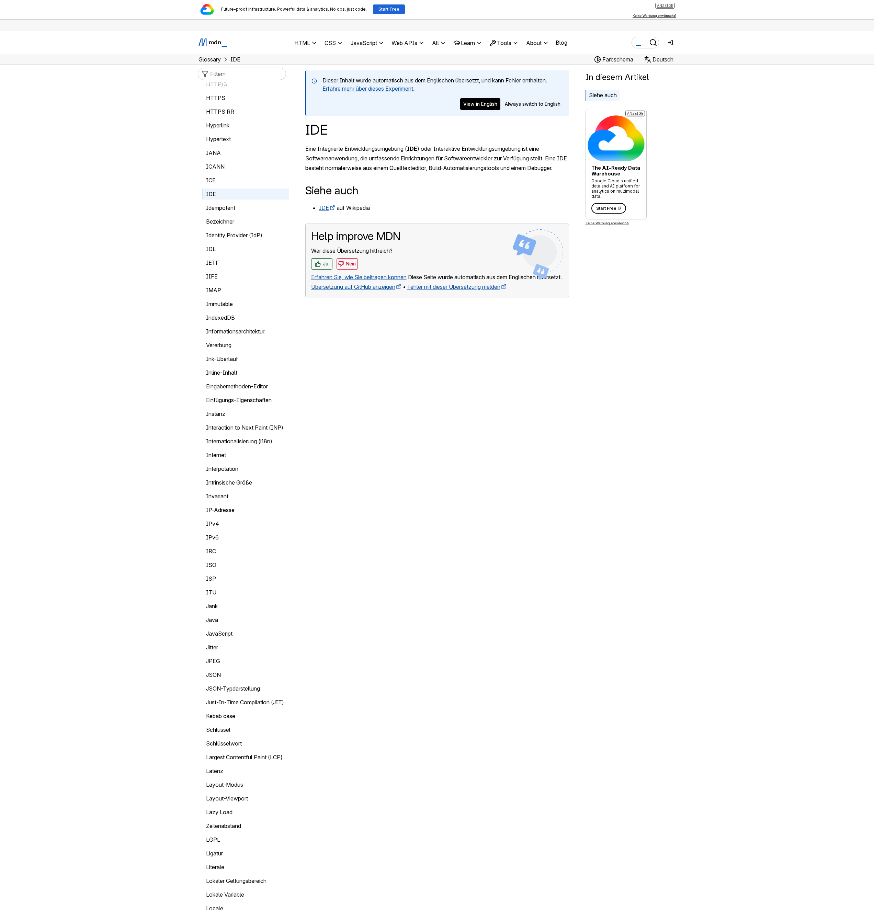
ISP (211, 578)
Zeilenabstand (223, 825)
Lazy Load (219, 812)
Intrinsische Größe (229, 482)
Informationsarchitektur (235, 331)
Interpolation (222, 468)
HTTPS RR (220, 111)
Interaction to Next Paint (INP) (244, 427)
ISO (211, 564)
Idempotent (220, 207)
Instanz (215, 413)
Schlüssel (218, 729)
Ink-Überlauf (222, 358)
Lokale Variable (225, 894)
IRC (211, 551)
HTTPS (215, 97)
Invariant (217, 496)
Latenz (214, 770)
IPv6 (212, 537)
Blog (561, 42)
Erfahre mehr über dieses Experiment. (368, 88)
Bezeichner (220, 221)
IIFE (212, 276)
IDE (324, 207)
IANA (213, 152)
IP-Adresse (220, 510)
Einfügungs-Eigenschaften (239, 400)
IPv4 (212, 523)
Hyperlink (217, 125)
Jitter (212, 647)
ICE (211, 180)
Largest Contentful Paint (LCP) (244, 757)
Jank (212, 606)
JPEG (213, 661)
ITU (211, 592)
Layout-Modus (224, 784)
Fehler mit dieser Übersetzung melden (453, 286)
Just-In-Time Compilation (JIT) (245, 702)
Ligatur (214, 853)
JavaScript (219, 633)
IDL (211, 249)
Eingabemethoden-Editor (237, 386)
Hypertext (218, 139)
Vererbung (218, 345)
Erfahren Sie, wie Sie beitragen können (359, 277)
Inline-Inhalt (221, 372)
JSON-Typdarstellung (233, 688)
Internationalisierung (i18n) (239, 441)
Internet (216, 455)
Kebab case (220, 716)
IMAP (213, 290)
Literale (215, 867)
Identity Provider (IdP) (234, 235)
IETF (212, 262)
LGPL (213, 839)
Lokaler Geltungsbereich (236, 880)
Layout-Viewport (227, 798)
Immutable (219, 303)
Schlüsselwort (224, 743)
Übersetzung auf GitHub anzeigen (353, 286)
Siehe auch (603, 95)
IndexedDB (220, 317)
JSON (213, 674)
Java (212, 619)
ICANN (215, 166)
